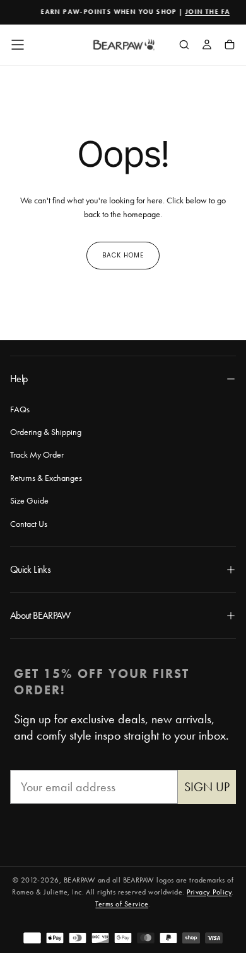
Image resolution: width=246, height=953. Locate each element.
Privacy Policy (209, 892)
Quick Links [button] (30, 569)
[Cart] (229, 46)
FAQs (20, 409)
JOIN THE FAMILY (215, 12)
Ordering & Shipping (45, 431)
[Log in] (207, 46)
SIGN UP (207, 787)
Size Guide (29, 500)
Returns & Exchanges (46, 477)
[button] (17, 44)
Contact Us (28, 523)
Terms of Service (121, 904)
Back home (123, 255)
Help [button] (18, 378)
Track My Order (37, 454)
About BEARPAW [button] (40, 615)
